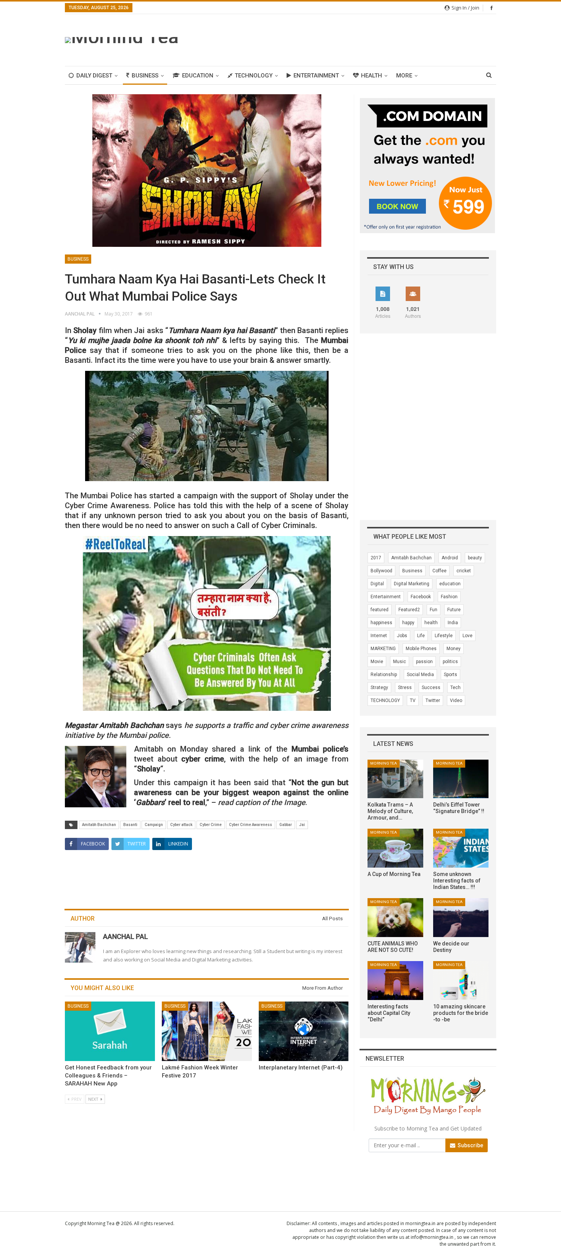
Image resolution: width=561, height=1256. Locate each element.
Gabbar (285, 825)
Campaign (154, 825)
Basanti (130, 825)
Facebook (421, 596)
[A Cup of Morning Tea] (395, 848)
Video (456, 700)
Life (421, 635)
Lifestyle (444, 635)
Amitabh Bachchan (99, 825)
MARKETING (383, 648)
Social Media (420, 674)
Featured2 (409, 609)
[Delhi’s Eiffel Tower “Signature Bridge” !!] (460, 779)
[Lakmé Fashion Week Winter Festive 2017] (207, 1031)
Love (467, 635)
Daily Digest (94, 75)
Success (431, 687)
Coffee (439, 570)
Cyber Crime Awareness (250, 825)
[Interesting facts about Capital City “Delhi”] (395, 980)
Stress (405, 687)
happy (408, 622)
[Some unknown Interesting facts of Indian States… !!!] (460, 848)
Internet (379, 635)
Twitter (433, 700)
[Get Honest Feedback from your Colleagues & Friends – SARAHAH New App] (110, 1031)
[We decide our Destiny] (460, 917)
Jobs (402, 635)
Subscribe (469, 1145)
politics (450, 661)
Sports (450, 674)
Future (454, 609)
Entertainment (316, 75)
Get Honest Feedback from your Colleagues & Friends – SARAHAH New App (108, 1075)
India (453, 622)
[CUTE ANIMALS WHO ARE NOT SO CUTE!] (395, 917)
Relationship (384, 674)
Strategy (379, 687)
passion (424, 661)
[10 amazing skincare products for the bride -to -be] (460, 980)
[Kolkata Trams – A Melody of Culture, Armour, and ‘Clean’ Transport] (395, 779)
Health (371, 75)
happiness (381, 622)
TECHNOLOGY (385, 700)
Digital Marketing (411, 583)
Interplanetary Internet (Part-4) (301, 1067)
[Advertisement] (357, 39)
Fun (433, 609)
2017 (376, 557)
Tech (455, 687)
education (450, 583)
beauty (475, 557)
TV (413, 700)
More (404, 75)
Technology (253, 75)
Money (454, 648)
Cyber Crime (211, 825)
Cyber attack (181, 825)
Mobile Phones (421, 648)
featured (380, 609)
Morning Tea (383, 763)
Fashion (449, 596)
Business (145, 75)
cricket (463, 570)
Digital (377, 583)
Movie (377, 661)
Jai (302, 825)
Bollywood (381, 570)
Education (197, 75)
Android (450, 557)
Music (399, 661)
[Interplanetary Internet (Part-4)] (304, 1031)
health (431, 622)
